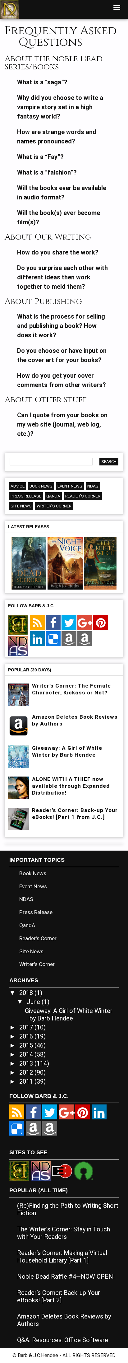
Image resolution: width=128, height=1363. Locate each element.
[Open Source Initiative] (84, 1170)
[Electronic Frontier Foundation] (62, 1170)
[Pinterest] (100, 623)
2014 (26, 1054)
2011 (26, 1081)
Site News (21, 506)
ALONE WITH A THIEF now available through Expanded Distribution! (71, 786)
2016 (26, 1036)
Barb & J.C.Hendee (38, 1355)
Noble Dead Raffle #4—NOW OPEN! (66, 1276)
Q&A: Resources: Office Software (62, 1340)
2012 (26, 1072)
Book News (41, 486)
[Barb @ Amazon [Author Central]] (69, 639)
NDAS (92, 486)
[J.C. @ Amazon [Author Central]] (84, 639)
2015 (26, 1045)
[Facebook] (53, 623)
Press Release (26, 496)
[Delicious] (53, 639)
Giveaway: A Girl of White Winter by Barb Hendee (68, 1014)
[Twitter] (69, 623)
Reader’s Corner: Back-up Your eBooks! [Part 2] (58, 1296)
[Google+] (84, 623)
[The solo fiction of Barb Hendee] (18, 625)
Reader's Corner (82, 496)
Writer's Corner (54, 506)
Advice (18, 486)
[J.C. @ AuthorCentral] (49, 1128)
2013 (26, 1063)
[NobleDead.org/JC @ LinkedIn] (37, 639)
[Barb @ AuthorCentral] (33, 1128)
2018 (26, 993)
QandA (53, 496)
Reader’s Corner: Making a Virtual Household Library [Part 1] (62, 1256)
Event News (69, 486)
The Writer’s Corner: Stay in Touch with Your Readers (63, 1232)
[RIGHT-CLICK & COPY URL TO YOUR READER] (37, 623)
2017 (26, 1027)
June (34, 1002)
